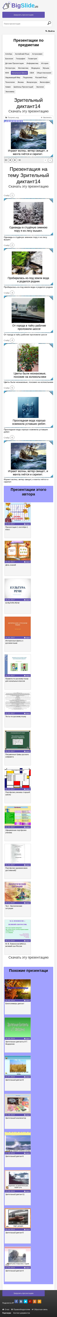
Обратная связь (41, 1309)
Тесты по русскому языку (15, 717)
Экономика (9, 92)
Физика (21, 82)
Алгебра (8, 54)
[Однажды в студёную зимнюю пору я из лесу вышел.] (28, 235)
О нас (6, 1309)
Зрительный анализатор (15, 1118)
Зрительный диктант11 (15, 1194)
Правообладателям (21, 1309)
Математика (23, 68)
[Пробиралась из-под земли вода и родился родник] (28, 285)
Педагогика (27, 78)
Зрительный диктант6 (14, 1156)
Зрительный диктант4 (14, 1271)
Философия (45, 82)
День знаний (10, 565)
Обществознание (44, 73)
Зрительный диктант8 (14, 1080)
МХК (7, 73)
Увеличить (47, 118)
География (20, 59)
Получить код (13, 118)
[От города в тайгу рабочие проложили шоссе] (28, 332)
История (44, 63)
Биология (9, 59)
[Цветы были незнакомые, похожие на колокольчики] (28, 380)
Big (24, 5)
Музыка (46, 68)
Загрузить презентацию (23, 15)
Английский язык (22, 54)
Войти (51, 31)
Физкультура (32, 82)
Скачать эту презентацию (28, 111)
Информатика (32, 63)
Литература (10, 68)
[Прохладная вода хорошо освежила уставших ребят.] (28, 427)
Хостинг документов (21, 1313)
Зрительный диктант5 (14, 1233)
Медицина (35, 68)
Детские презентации (14, 63)
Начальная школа (19, 73)
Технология (10, 82)
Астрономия (37, 54)
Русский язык (41, 78)
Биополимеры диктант (14, 1004)
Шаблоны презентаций (23, 87)
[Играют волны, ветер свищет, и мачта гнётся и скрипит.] (28, 477)
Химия (8, 87)
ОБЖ (32, 73)
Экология (40, 87)
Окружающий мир (12, 78)
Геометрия (32, 59)
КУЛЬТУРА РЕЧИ (12, 603)
